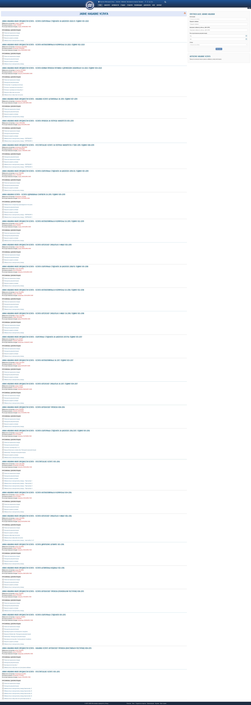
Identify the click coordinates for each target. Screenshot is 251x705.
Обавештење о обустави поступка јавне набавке (17, 667)
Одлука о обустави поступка (12, 92)
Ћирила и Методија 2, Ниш (107, 1)
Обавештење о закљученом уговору (14, 40)
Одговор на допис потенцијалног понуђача (16, 631)
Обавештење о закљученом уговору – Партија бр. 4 (18, 488)
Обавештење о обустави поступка (13, 94)
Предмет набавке (194, 21)
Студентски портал (141, 703)
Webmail (123, 1)
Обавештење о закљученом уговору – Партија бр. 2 (18, 483)
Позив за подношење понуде (12, 233)
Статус (191, 42)
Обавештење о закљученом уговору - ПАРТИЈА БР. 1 (18, 138)
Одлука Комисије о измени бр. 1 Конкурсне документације (20, 450)
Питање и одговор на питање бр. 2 (13, 87)
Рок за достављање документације (198, 33)
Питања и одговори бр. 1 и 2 (11, 447)
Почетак (129, 703)
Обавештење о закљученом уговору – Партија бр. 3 (18, 486)
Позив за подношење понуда (12, 33)
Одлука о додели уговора (11, 38)
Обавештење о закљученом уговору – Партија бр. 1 (18, 481)
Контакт (118, 1)
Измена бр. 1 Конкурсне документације (15, 452)
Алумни (157, 703)
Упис (133, 703)
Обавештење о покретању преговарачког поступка (18, 204)
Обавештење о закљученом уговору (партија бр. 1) (18, 688)
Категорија (192, 16)
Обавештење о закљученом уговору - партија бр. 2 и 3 (19, 540)
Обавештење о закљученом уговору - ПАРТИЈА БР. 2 (18, 141)
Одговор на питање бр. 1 (10, 665)
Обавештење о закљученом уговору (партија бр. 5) (18, 696)
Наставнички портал (132, 1)
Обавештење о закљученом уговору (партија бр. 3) (18, 693)
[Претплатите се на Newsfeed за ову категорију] (185, 13)
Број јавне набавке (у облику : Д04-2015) (200, 27)
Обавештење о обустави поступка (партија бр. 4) (17, 698)
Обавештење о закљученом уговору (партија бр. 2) (18, 691)
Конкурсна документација (11, 35)
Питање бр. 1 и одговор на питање (13, 84)
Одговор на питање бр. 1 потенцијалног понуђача (17, 639)
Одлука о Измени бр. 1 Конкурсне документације (17, 634)
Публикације (150, 703)
